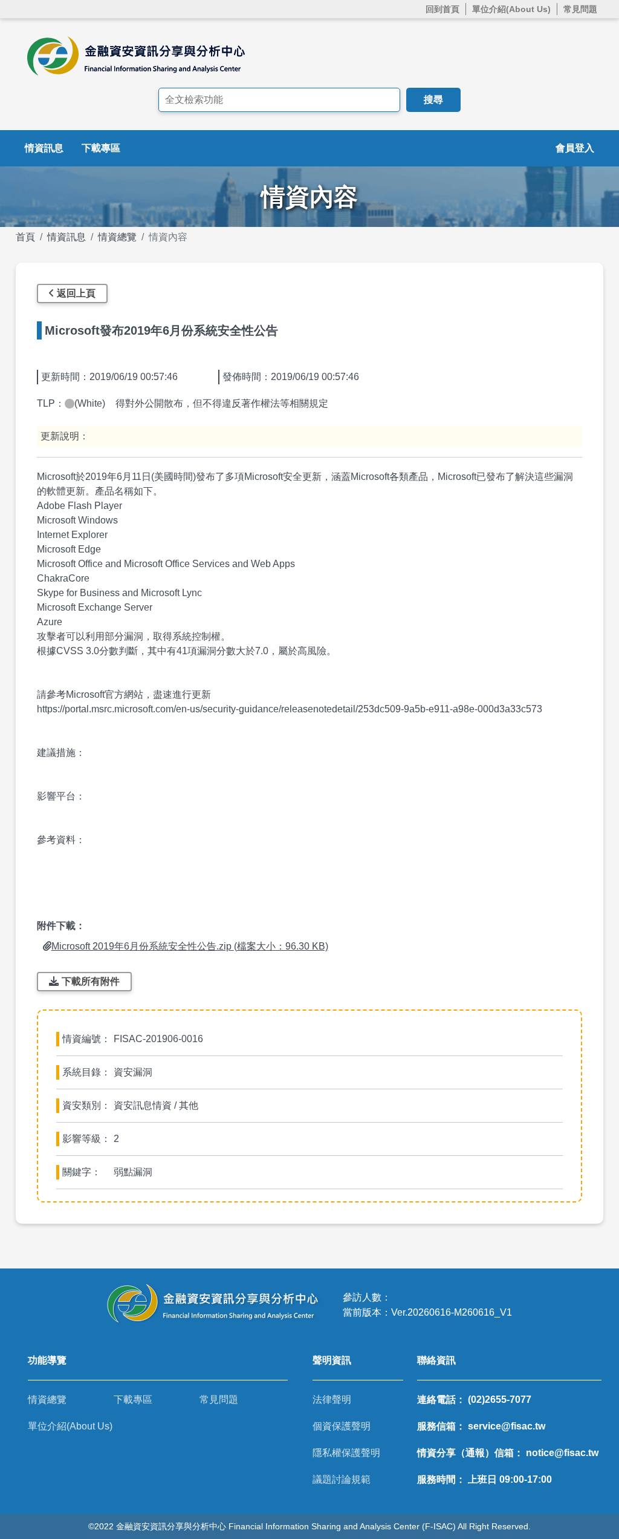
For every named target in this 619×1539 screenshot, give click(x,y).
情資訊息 (44, 148)
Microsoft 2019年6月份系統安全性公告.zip (189, 946)
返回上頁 (76, 293)
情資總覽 (117, 237)
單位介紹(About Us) (511, 9)
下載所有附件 (91, 981)
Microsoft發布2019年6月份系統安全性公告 (161, 330)
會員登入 (575, 148)
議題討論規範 (342, 1479)
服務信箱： (481, 1426)
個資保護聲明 (342, 1426)
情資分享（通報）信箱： (507, 1453)
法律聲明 (332, 1399)
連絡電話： (474, 1399)
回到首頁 (442, 9)
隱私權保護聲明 (346, 1453)
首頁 (25, 237)
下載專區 (101, 148)
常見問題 (580, 9)
